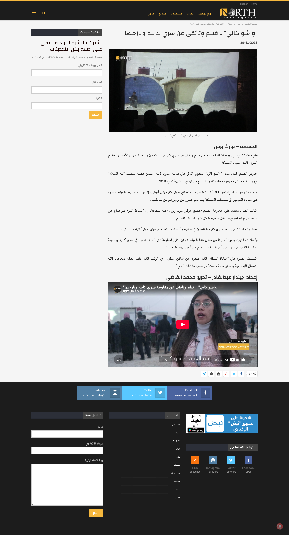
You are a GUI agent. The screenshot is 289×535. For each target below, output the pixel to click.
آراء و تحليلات (175, 473)
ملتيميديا (176, 14)
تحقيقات (177, 465)
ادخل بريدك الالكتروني (90, 65)
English (244, 4)
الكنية (99, 98)
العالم (178, 449)
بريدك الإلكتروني (94, 443)
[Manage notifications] (280, 526)
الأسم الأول (96, 82)
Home (254, 4)
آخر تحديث (204, 14)
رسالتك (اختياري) (94, 460)
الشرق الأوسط (174, 441)
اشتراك (96, 114)
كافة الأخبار (176, 425)
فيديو (162, 14)
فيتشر (178, 497)
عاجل (151, 14)
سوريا (178, 433)
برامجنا (177, 489)
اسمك (100, 427)
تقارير (190, 14)
